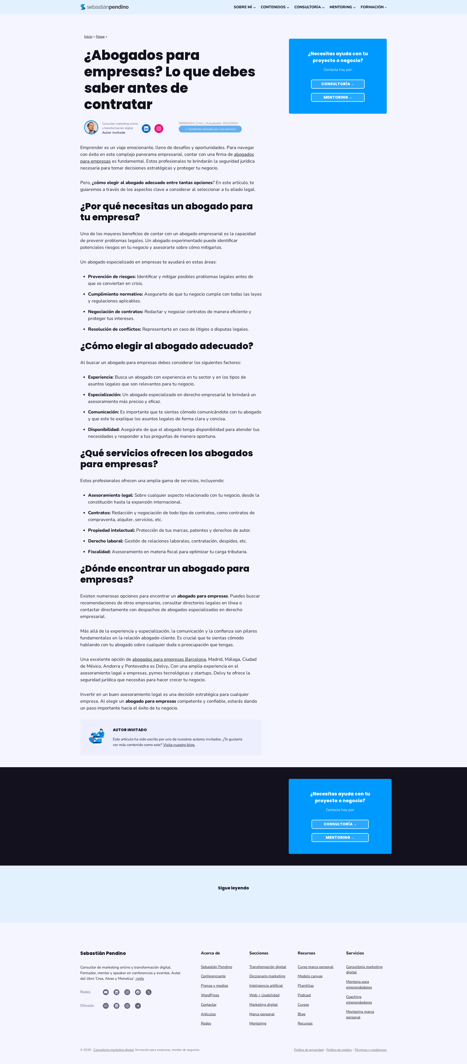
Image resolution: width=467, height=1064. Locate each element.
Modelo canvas (310, 976)
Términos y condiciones (371, 1050)
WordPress (210, 995)
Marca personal (262, 1014)
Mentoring (257, 1023)
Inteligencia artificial (266, 985)
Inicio (88, 36)
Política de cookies (339, 1050)
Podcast (304, 995)
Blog (301, 1014)
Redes (206, 1023)
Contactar (208, 1004)
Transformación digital (267, 966)
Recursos (305, 1023)
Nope (100, 36)
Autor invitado (113, 132)
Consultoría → (337, 83)
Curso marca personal (315, 966)
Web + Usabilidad (264, 995)
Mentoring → (337, 97)
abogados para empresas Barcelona (169, 659)
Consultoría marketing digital (113, 1050)
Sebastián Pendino (216, 966)
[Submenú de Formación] (386, 7)
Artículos (208, 1014)
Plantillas (306, 985)
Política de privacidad (308, 1050)
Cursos (303, 1004)
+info (139, 978)
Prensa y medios (214, 985)
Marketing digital (263, 1004)
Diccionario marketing (267, 976)
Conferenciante (213, 976)
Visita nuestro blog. (179, 744)
